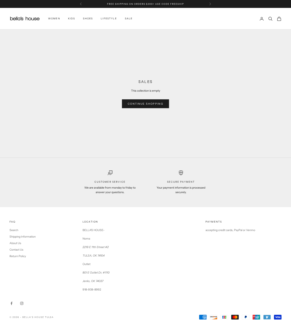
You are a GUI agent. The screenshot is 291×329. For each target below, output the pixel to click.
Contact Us (16, 249)
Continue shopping (145, 103)
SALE (129, 18)
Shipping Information (23, 236)
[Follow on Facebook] (11, 303)
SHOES (88, 18)
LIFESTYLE (109, 18)
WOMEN (54, 18)
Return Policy (18, 256)
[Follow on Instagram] (22, 303)
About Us (15, 243)
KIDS (71, 18)
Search (14, 230)
